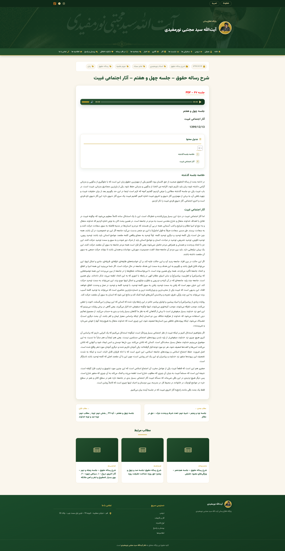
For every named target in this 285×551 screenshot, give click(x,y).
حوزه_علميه (121, 66)
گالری (154, 51)
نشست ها (172, 51)
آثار (162, 51)
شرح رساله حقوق (178, 66)
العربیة (214, 3)
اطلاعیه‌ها (160, 533)
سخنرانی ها (185, 51)
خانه (216, 51)
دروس (197, 51)
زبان (89, 66)
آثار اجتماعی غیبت (187, 161)
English (226, 3)
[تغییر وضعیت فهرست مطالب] (198, 148)
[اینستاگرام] (64, 3)
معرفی (207, 51)
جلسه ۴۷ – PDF (195, 92)
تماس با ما (62, 51)
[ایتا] (54, 3)
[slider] (86, 101)
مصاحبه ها (134, 51)
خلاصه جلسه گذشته (186, 154)
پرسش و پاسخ (89, 51)
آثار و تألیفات (159, 518)
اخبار (145, 51)
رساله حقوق (104, 66)
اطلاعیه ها (75, 51)
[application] (142, 102)
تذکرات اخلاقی (105, 51)
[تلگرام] (59, 3)
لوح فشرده (160, 523)
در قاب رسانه (120, 51)
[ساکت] (92, 102)
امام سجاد (138, 66)
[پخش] (200, 102)
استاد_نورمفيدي (156, 66)
